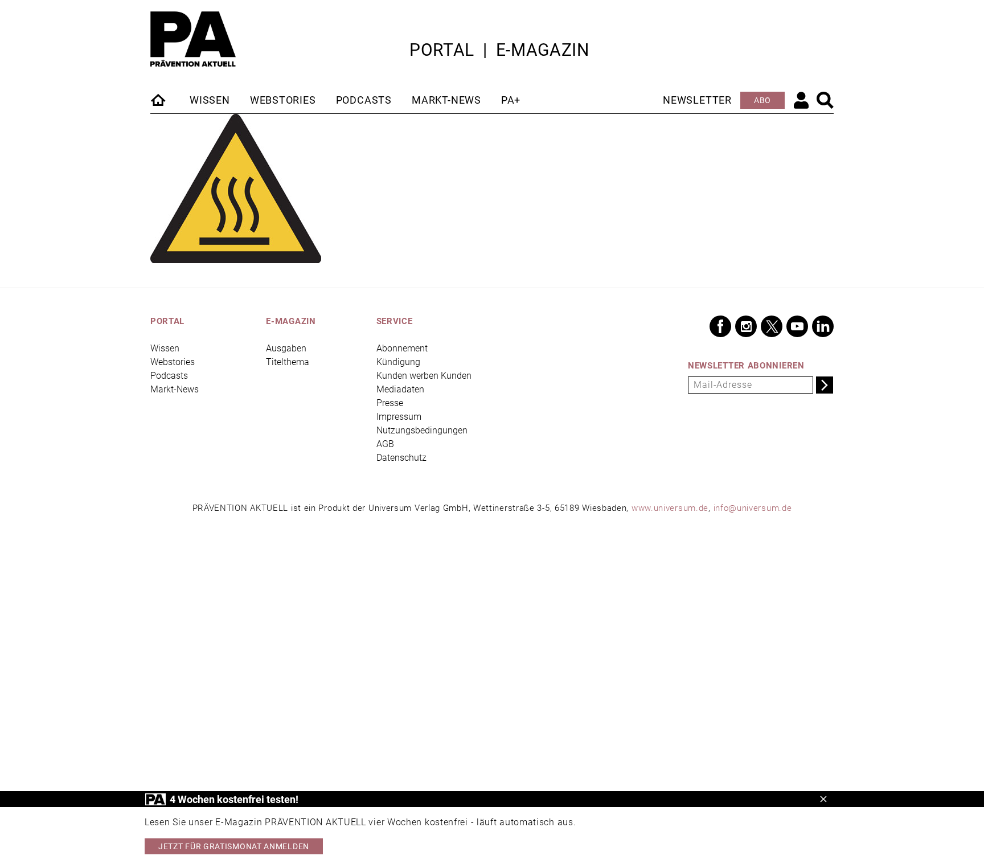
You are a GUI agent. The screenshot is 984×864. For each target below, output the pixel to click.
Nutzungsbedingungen (422, 430)
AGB (385, 444)
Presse (389, 403)
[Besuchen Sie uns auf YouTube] (797, 326)
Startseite (158, 100)
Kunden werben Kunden (424, 375)
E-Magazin (542, 50)
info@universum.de (753, 508)
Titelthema (287, 362)
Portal (441, 50)
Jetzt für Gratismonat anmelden (233, 846)
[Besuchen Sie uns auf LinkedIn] (823, 326)
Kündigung (398, 362)
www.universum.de (670, 508)
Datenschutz (401, 457)
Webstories (283, 100)
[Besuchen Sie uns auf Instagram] (746, 326)
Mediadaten (400, 389)
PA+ (510, 100)
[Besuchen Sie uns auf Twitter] (771, 326)
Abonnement (402, 348)
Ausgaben (286, 348)
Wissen (210, 100)
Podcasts (364, 100)
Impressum (398, 416)
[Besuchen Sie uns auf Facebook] (720, 326)
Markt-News (446, 100)
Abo (762, 100)
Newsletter (697, 100)
